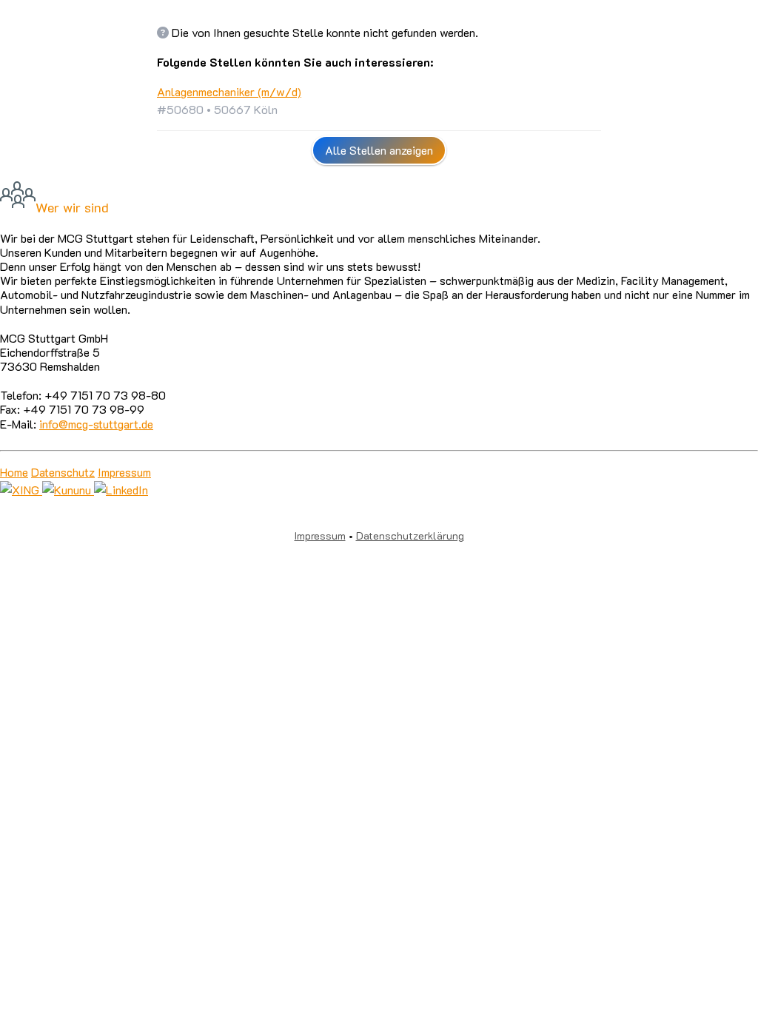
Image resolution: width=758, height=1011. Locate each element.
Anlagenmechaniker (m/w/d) (229, 91)
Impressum (124, 472)
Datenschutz (63, 472)
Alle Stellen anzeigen (379, 150)
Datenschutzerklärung (410, 535)
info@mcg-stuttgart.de (96, 423)
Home (14, 472)
